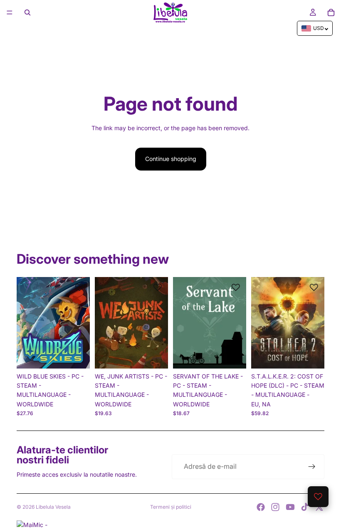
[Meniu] (9, 12)
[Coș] (331, 12)
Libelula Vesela (53, 507)
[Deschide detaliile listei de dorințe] (318, 496)
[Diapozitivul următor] (81, 323)
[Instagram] (275, 507)
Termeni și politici (170, 507)
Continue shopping (170, 158)
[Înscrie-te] (312, 466)
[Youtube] (290, 507)
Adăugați (162, 355)
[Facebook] (261, 507)
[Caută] (27, 12)
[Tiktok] (305, 507)
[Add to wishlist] (79, 287)
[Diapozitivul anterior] (26, 323)
